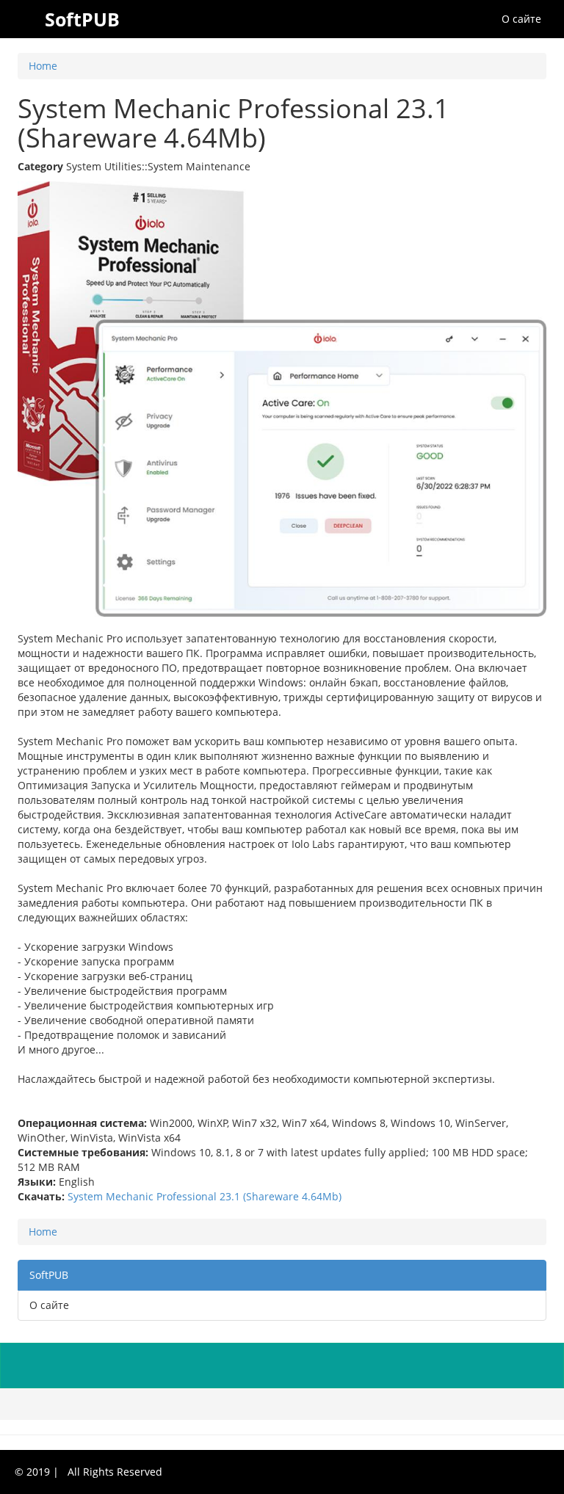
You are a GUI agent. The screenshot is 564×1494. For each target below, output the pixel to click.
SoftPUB (48, 1275)
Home (43, 66)
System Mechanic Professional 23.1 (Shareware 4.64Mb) (204, 1196)
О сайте (521, 19)
